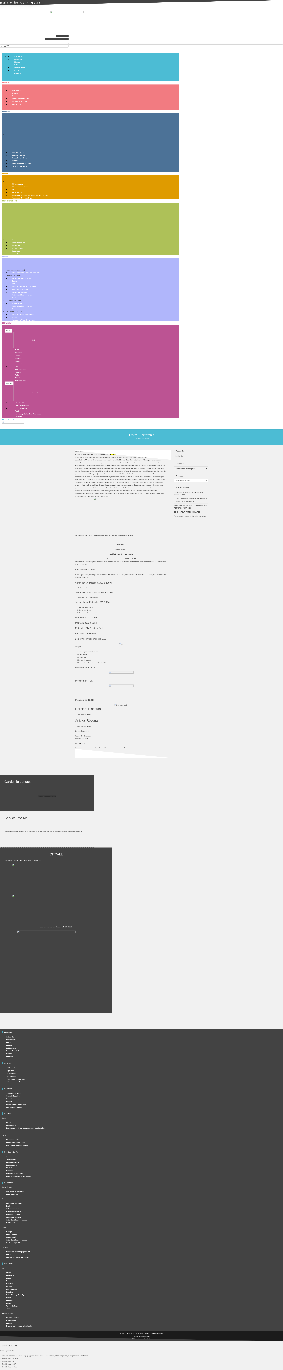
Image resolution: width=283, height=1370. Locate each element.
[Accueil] (134, 438)
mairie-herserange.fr (20, 2)
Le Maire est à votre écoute (121, 554)
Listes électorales (143, 438)
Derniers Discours (88, 709)
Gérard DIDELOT (8, 1345)
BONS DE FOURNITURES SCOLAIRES (187, 512)
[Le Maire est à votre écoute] (121, 552)
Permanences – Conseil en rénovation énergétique (190, 516)
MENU (3, 46)
